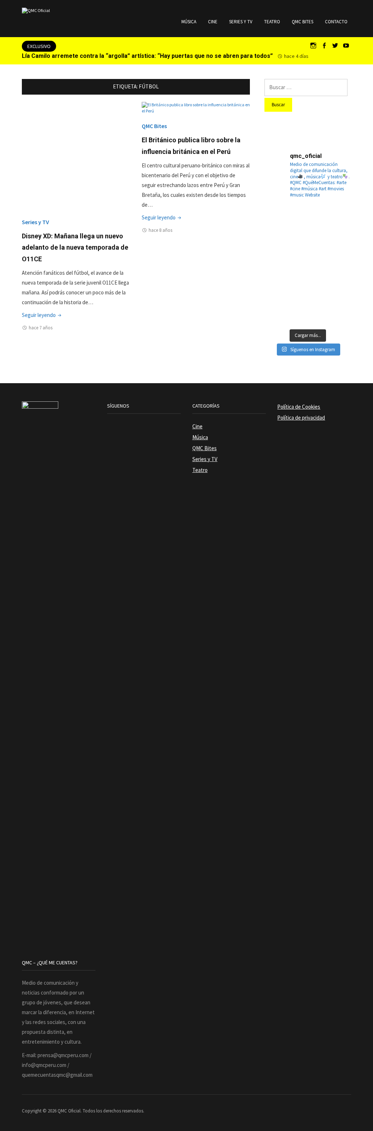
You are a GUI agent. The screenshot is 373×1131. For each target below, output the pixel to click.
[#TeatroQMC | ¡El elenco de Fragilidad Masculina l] (307, 220)
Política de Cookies (298, 406)
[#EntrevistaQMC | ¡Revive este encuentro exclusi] (307, 280)
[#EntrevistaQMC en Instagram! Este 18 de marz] (337, 280)
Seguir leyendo (42, 314)
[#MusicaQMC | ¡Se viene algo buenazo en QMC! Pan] (278, 280)
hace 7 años (40, 328)
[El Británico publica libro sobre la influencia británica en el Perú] (196, 107)
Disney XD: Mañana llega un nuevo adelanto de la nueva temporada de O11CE (75, 247)
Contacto (336, 22)
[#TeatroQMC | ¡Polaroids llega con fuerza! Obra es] (278, 250)
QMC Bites (302, 22)
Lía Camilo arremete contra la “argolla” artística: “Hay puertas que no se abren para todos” (147, 55)
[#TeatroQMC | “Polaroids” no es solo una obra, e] (337, 220)
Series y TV (240, 22)
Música (188, 22)
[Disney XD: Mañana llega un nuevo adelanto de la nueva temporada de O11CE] (76, 155)
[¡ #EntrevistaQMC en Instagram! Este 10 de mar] (337, 309)
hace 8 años (160, 230)
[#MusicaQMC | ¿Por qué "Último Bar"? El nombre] (337, 250)
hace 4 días (296, 56)
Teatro (272, 22)
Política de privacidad (301, 417)
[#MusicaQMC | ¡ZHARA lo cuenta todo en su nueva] (278, 309)
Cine (212, 22)
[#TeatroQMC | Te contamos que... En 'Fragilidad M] (278, 220)
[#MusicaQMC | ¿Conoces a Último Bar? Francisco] (307, 250)
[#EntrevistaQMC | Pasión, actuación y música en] (307, 309)
